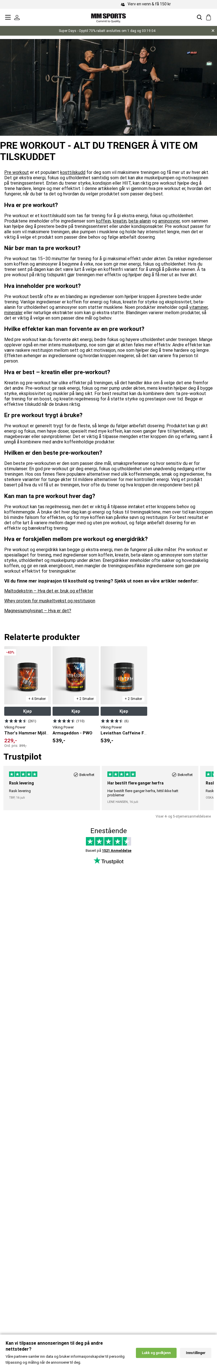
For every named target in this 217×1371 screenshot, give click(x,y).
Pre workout (16, 172)
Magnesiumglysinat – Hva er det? (37, 610)
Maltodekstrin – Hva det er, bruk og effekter (48, 591)
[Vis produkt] (15, 721)
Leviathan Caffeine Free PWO (131, 733)
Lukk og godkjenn (156, 1353)
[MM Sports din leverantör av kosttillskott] (108, 17)
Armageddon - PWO (72, 733)
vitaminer (198, 307)
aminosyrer (169, 221)
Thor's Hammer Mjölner (28, 733)
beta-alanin (140, 221)
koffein (103, 221)
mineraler (13, 312)
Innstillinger (195, 1353)
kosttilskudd (72, 172)
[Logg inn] (17, 17)
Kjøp (27, 711)
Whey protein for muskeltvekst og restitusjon (49, 600)
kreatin (120, 221)
